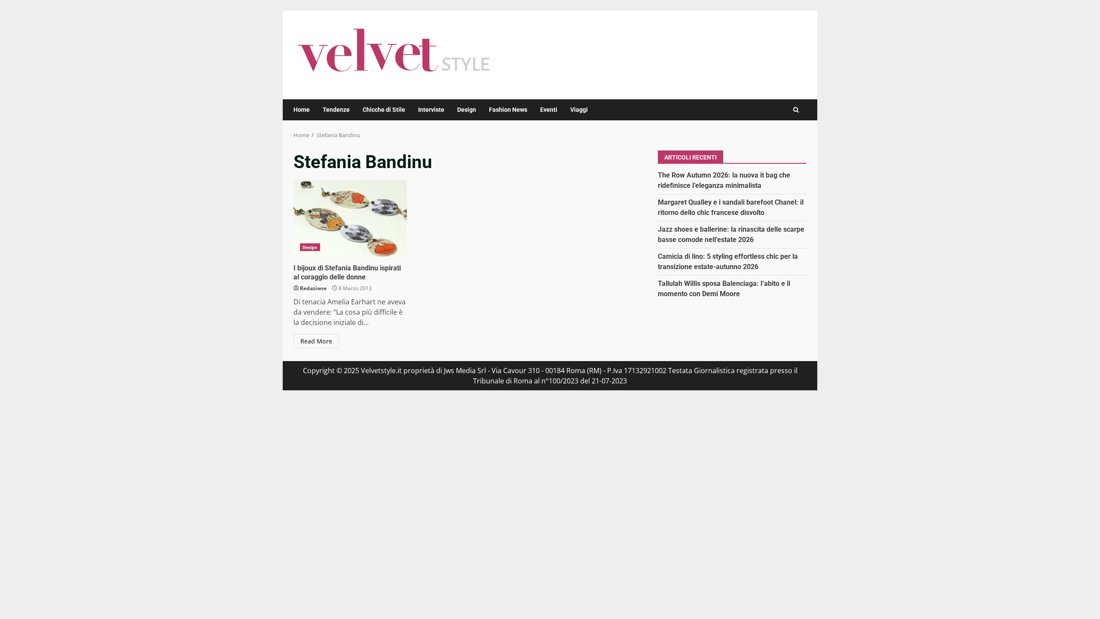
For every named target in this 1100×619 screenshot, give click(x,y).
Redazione (313, 288)
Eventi (548, 109)
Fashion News (508, 109)
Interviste (431, 109)
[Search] (796, 109)
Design (466, 109)
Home (301, 109)
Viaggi (579, 109)
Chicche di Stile (384, 109)
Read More (316, 341)
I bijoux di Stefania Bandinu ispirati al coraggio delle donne (350, 218)
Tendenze (336, 109)
